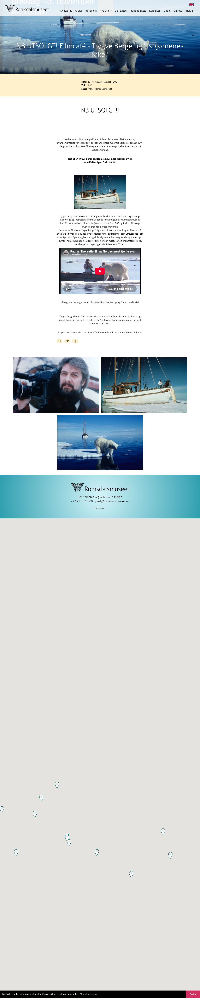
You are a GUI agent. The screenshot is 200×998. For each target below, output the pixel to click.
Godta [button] (193, 994)
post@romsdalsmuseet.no (112, 501)
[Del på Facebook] (75, 341)
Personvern (100, 508)
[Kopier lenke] (67, 341)
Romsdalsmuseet (27, 8)
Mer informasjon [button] (88, 994)
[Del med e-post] (59, 341)
